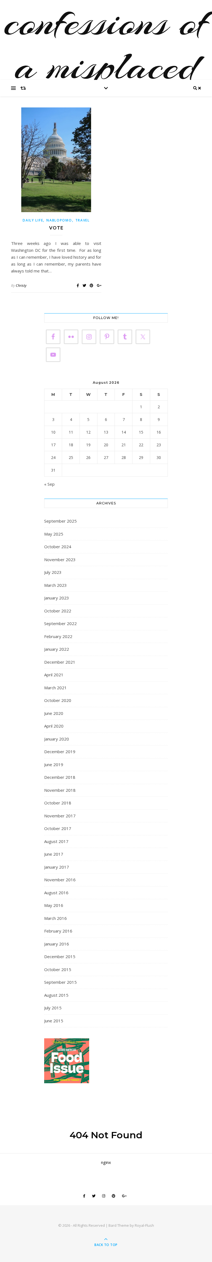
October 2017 (57, 828)
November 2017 (60, 815)
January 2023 (56, 598)
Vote (56, 228)
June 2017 (53, 854)
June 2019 (53, 764)
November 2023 (60, 559)
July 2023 (53, 572)
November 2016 (60, 879)
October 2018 (57, 803)
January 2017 (56, 867)
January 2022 (56, 649)
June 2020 (53, 713)
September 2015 (60, 982)
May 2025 (53, 534)
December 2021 (59, 662)
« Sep (49, 484)
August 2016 (56, 892)
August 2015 (56, 995)
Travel (82, 220)
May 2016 (53, 905)
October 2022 (57, 611)
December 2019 (59, 751)
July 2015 (53, 1007)
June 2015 (53, 1020)
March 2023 (55, 585)
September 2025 (60, 521)
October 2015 (57, 969)
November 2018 (60, 790)
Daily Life (33, 220)
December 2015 (59, 956)
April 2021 (53, 674)
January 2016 (56, 944)
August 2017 (56, 841)
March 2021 (55, 687)
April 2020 (53, 726)
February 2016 (58, 931)
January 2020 (56, 739)
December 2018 (59, 777)
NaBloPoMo (59, 220)
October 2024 (57, 546)
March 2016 (55, 918)
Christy (21, 285)
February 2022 (58, 636)
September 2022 (60, 623)
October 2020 (57, 700)
